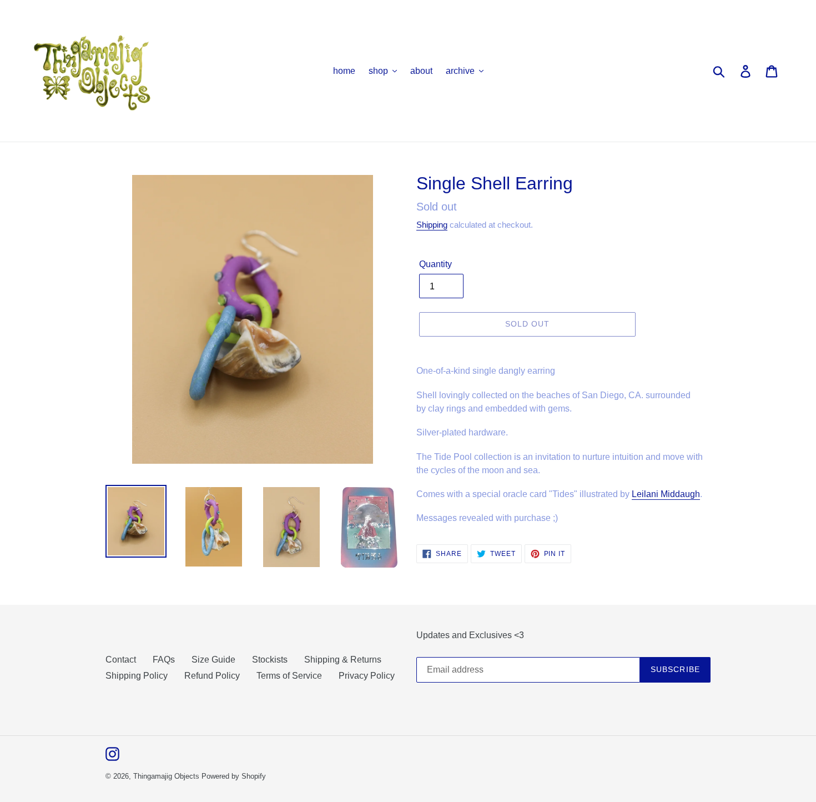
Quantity (435, 264)
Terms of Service (289, 675)
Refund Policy (212, 675)
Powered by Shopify (234, 776)
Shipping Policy (136, 675)
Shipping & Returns (342, 659)
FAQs (164, 659)
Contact (120, 659)
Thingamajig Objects (166, 776)
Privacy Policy (367, 675)
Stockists (270, 659)
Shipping (431, 224)
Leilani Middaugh (666, 494)
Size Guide (213, 659)
